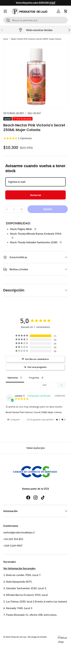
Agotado (47, 209)
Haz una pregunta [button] (36, 367)
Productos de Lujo (18, 637)
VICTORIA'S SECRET (13, 113)
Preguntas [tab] (34, 377)
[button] (65, 11)
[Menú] (5, 11)
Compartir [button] (15, 419)
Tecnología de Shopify (37, 637)
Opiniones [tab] (12, 377)
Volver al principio (35, 448)
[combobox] (35, 20)
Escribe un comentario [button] (37, 359)
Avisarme (35, 195)
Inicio (5, 39)
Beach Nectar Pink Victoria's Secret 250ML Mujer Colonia (36, 39)
